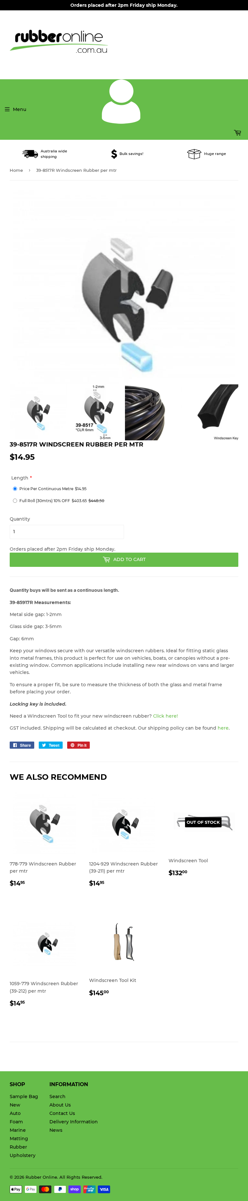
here (223, 728)
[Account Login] (121, 122)
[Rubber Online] (124, 41)
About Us (60, 1105)
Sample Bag (24, 1096)
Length (19, 478)
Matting (19, 1138)
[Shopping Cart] (172, 132)
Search (57, 1096)
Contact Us (62, 1113)
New (15, 1105)
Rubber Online (41, 1177)
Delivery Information (73, 1122)
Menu (19, 109)
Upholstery (23, 1155)
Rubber (18, 1147)
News (55, 1130)
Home (16, 170)
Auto (15, 1113)
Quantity (20, 519)
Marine (18, 1130)
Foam (16, 1122)
